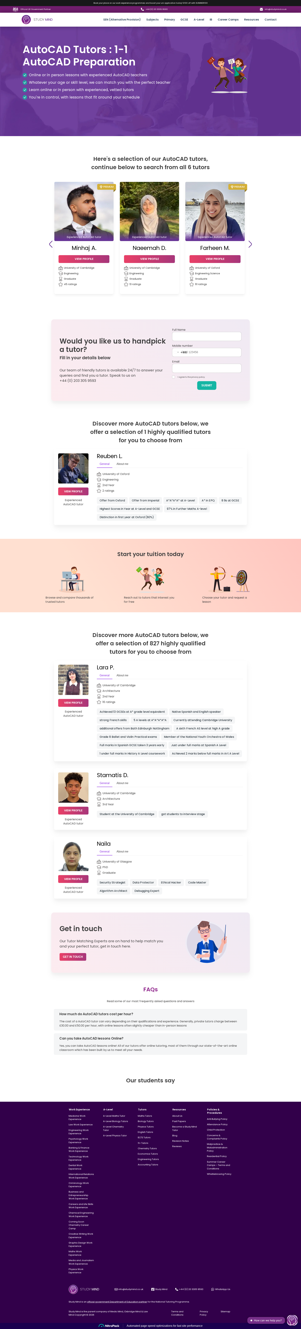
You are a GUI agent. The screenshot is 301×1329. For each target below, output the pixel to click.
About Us (177, 1116)
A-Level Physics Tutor (115, 1135)
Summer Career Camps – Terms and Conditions (218, 1165)
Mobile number (182, 346)
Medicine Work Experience (77, 1117)
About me (122, 463)
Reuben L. (109, 456)
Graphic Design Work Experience (80, 1244)
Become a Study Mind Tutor (184, 1128)
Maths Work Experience (75, 1253)
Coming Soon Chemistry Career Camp (79, 1225)
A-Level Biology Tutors (115, 1121)
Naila (104, 844)
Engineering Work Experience (79, 1132)
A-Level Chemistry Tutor (113, 1128)
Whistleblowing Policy (219, 1174)
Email (175, 362)
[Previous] (50, 244)
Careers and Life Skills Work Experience (81, 1205)
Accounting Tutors (148, 1164)
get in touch (73, 956)
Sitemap (225, 1311)
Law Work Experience (81, 1124)
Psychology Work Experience (78, 1140)
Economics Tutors (148, 1153)
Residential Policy (217, 1156)
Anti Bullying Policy (217, 1119)
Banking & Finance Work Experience (79, 1149)
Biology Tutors (146, 1121)
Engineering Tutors (148, 1159)
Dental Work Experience (75, 1167)
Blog (174, 1135)
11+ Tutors (143, 1143)
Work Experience (79, 1109)
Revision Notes (180, 1141)
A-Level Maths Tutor (114, 1116)
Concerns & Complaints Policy (217, 1137)
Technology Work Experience (78, 1158)
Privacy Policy (204, 1313)
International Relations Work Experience (81, 1176)
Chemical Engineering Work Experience (81, 1214)
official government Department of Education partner (117, 1301)
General (105, 463)
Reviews (177, 1146)
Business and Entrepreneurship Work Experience (78, 1195)
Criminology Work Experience (79, 1184)
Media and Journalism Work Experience (81, 1262)
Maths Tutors (145, 1116)
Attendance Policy (217, 1124)
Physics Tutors (146, 1126)
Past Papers (179, 1121)
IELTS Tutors (144, 1137)
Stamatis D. (112, 775)
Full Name (179, 330)
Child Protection (216, 1129)
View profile (73, 491)
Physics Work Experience (76, 1271)
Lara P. (105, 667)
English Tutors (145, 1132)
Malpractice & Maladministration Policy (217, 1147)
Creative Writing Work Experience (81, 1235)
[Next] (250, 244)
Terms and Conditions (177, 1313)
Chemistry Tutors (147, 1148)
